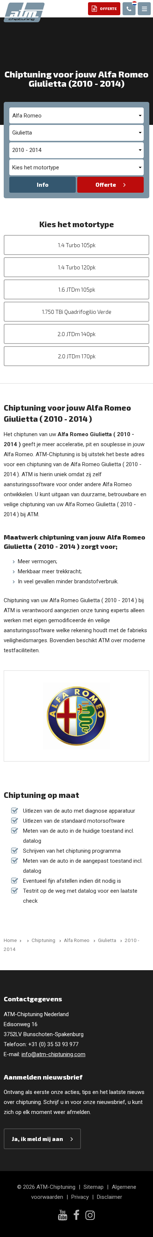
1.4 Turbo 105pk (76, 245)
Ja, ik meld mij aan (37, 1138)
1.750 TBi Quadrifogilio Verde (76, 311)
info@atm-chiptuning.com (53, 1054)
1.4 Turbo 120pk (76, 267)
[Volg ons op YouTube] (62, 1216)
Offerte (105, 184)
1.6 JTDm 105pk (76, 289)
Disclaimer (109, 1197)
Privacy (80, 1197)
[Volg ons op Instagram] (90, 1216)
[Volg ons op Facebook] (76, 1216)
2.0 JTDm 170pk (76, 356)
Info (43, 184)
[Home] (26, 940)
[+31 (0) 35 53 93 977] (129, 8)
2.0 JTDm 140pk (76, 334)
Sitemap (94, 1187)
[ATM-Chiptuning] (24, 12)
